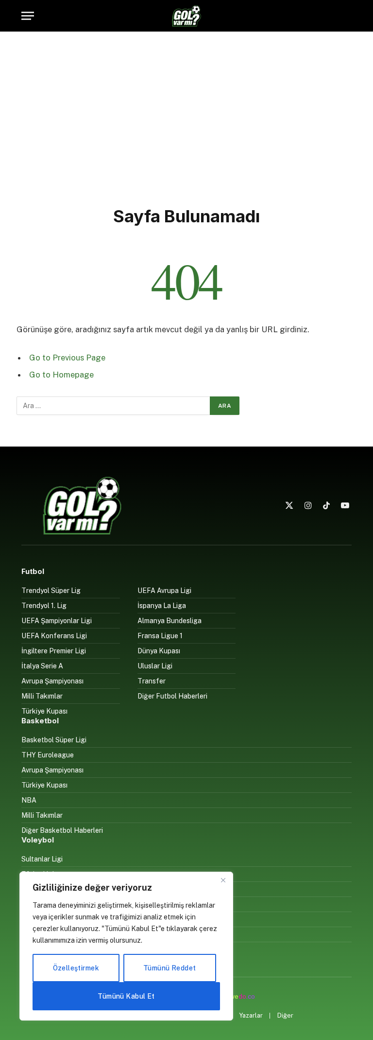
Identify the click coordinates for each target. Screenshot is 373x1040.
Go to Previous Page (67, 357)
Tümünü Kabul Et (126, 996)
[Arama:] (114, 405)
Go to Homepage (61, 374)
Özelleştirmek (76, 968)
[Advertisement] (186, 117)
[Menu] (27, 16)
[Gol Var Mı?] (186, 16)
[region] (126, 946)
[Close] (223, 880)
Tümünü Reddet (169, 968)
